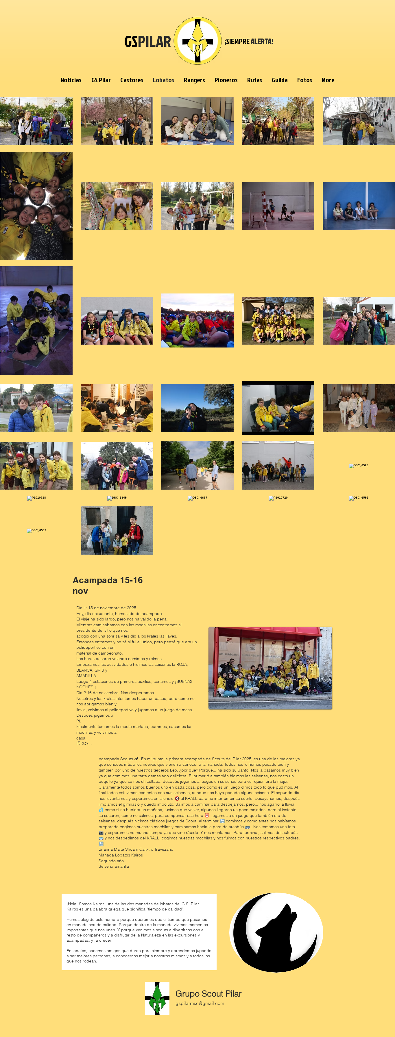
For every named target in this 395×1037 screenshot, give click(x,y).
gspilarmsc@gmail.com (200, 1003)
